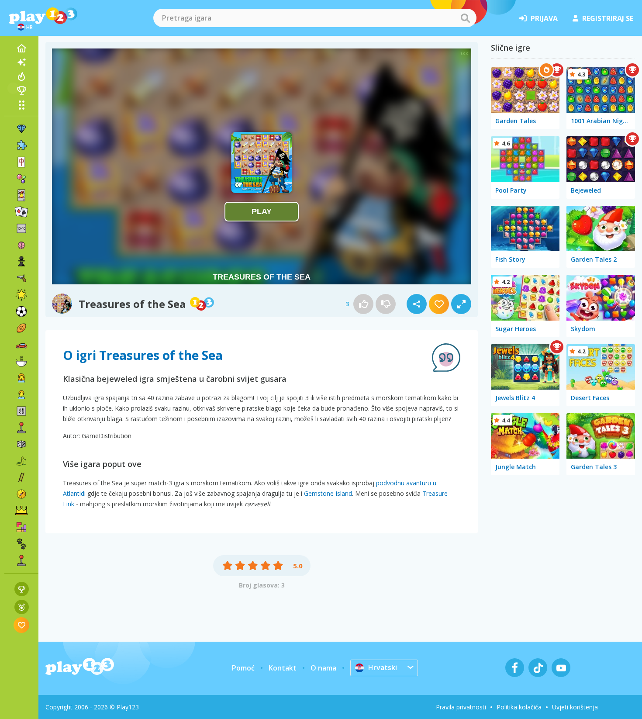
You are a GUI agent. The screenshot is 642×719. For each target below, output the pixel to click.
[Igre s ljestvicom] (21, 589)
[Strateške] (21, 510)
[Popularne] (21, 76)
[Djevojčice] (21, 378)
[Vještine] (21, 477)
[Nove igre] (21, 62)
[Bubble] (21, 178)
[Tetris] (21, 527)
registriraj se (607, 18)
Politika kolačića (519, 707)
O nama (323, 668)
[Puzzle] (21, 145)
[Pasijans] (21, 212)
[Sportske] (21, 328)
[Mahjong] (21, 162)
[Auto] (21, 344)
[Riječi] (21, 411)
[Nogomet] (21, 311)
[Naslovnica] (21, 48)
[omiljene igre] (21, 625)
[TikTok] (537, 667)
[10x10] (21, 228)
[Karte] (21, 195)
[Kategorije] (21, 104)
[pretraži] (465, 18)
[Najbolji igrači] (21, 90)
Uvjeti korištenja (575, 707)
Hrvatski (382, 667)
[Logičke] (21, 245)
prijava (544, 18)
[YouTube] (561, 667)
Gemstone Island (328, 493)
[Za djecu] (21, 394)
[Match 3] (21, 129)
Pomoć (243, 668)
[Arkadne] (21, 427)
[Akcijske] (21, 278)
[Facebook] (514, 667)
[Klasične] (21, 461)
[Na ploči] (21, 444)
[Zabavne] (21, 295)
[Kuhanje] (21, 361)
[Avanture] (21, 494)
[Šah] (21, 261)
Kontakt (283, 668)
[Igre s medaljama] (21, 607)
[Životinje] (21, 544)
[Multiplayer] (21, 560)
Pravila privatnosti (461, 707)
